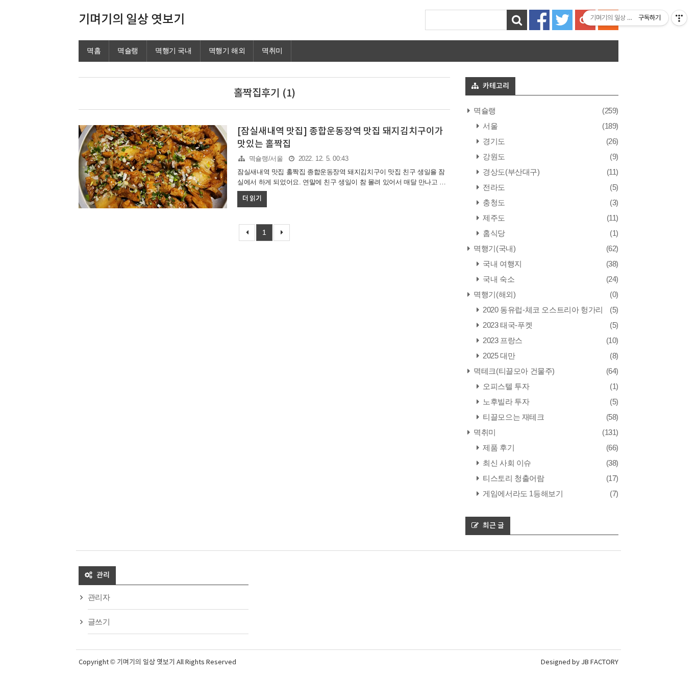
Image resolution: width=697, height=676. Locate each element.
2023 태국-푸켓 (506, 325)
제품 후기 (497, 447)
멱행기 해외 (227, 50)
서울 (489, 126)
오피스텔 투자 (505, 386)
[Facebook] (539, 19)
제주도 (493, 217)
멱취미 (272, 50)
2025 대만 (498, 355)
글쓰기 (99, 621)
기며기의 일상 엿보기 (132, 20)
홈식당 (493, 233)
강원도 (493, 156)
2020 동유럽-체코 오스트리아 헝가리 (542, 309)
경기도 (493, 141)
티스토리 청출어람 (512, 478)
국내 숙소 (497, 279)
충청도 (493, 202)
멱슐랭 (127, 50)
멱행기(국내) (493, 248)
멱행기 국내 (173, 50)
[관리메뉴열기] (679, 18)
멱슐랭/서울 (266, 158)
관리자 (99, 597)
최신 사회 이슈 (506, 462)
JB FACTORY (599, 662)
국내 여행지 (501, 263)
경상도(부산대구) (510, 171)
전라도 (493, 187)
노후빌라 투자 (505, 401)
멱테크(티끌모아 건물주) (513, 371)
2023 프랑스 (501, 340)
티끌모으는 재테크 (512, 417)
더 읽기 (251, 199)
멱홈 (94, 50)
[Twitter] (562, 19)
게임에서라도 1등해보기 (522, 493)
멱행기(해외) (493, 294)
